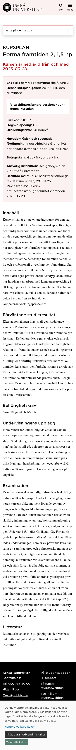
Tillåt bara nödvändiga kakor (25, 734)
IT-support (48, 677)
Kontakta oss (12, 677)
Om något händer (15, 695)
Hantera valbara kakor (20, 726)
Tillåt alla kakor (16, 742)
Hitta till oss (11, 689)
